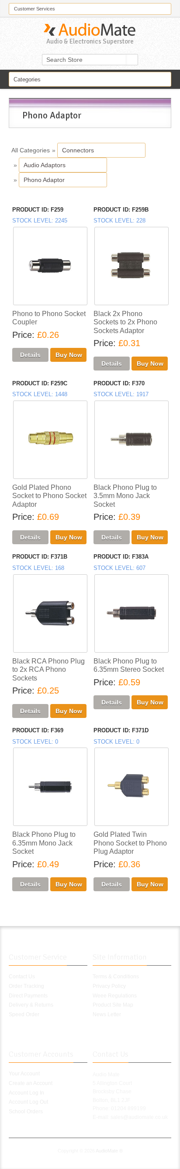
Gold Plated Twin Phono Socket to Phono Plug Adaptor (130, 843)
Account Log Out (28, 1102)
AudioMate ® (109, 1150)
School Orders (26, 1111)
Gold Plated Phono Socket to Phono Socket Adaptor (49, 496)
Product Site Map (113, 1005)
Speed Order (24, 1014)
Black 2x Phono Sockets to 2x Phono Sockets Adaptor (125, 322)
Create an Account (30, 1083)
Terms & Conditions (116, 977)
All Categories (30, 150)
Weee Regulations (115, 996)
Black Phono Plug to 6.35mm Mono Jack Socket (44, 843)
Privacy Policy (109, 986)
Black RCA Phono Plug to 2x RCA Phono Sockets (48, 669)
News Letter (107, 1014)
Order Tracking (26, 986)
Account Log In (26, 1093)
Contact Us (22, 977)
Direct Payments (28, 996)
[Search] (132, 59)
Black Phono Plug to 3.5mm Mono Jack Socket (125, 496)
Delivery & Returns (31, 1005)
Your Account (24, 1074)
